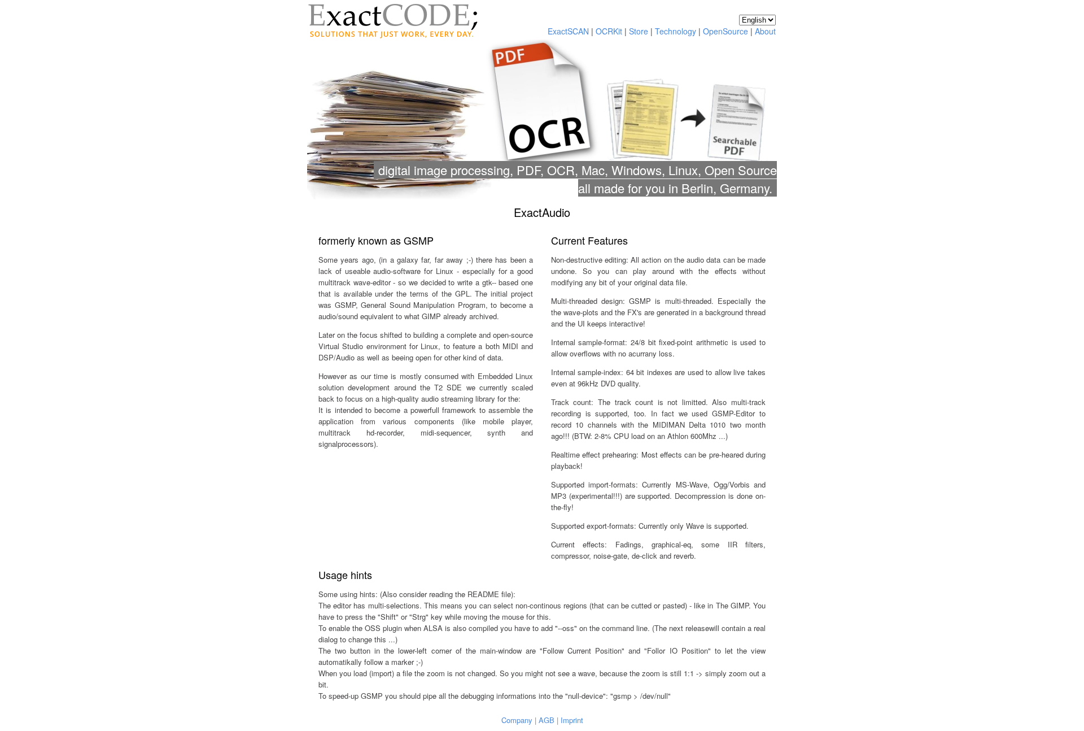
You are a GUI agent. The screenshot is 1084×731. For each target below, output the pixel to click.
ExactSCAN (568, 31)
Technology (675, 31)
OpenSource (725, 31)
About (765, 31)
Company (516, 720)
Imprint (572, 720)
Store (638, 31)
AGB (546, 720)
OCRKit (609, 31)
